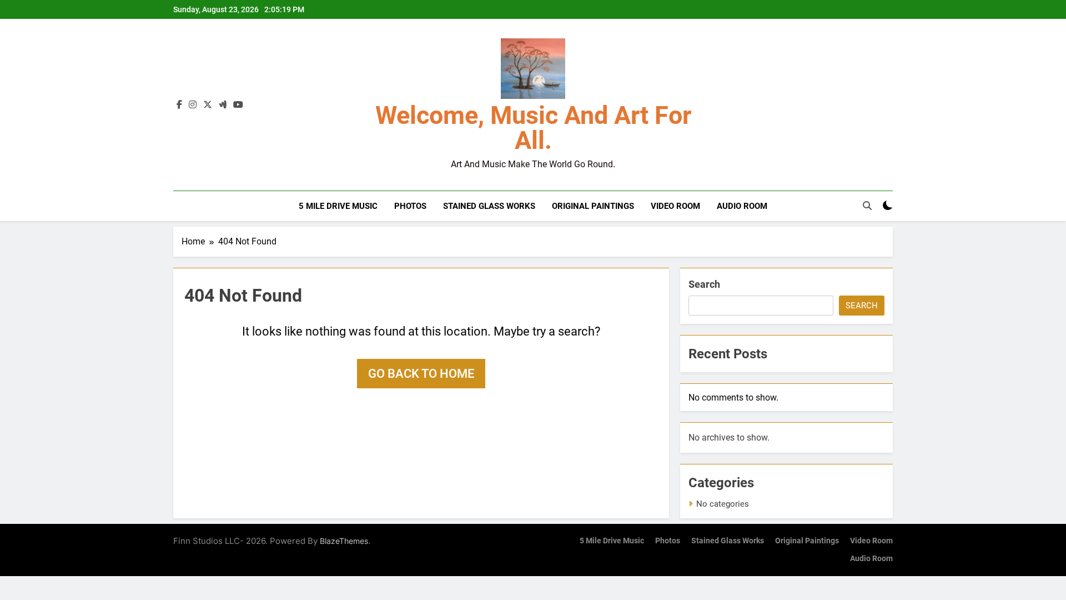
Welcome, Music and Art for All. (533, 128)
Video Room (675, 206)
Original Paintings (593, 206)
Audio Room (742, 206)
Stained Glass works (489, 206)
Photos (410, 206)
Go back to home (421, 374)
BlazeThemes (344, 541)
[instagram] (192, 105)
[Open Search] (867, 205)
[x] (207, 105)
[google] (222, 105)
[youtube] (238, 105)
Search (704, 284)
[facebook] (179, 105)
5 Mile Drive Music (338, 206)
